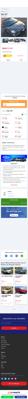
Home (2, 11)
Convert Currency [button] (6, 52)
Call (25, 114)
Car (4, 11)
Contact (2, 348)
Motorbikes (3, 356)
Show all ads (10, 193)
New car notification (14, 383)
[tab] (14, 52)
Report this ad (20, 55)
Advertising (3, 340)
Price (5, 103)
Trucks (2, 358)
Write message (11, 195)
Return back (5, 9)
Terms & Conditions (5, 344)
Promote (8, 55)
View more (14, 309)
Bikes (2, 365)
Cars (2, 354)
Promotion (3, 346)
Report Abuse (14, 185)
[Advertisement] (14, 78)
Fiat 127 (7, 11)
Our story (3, 338)
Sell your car (14, 215)
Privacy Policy (4, 342)
